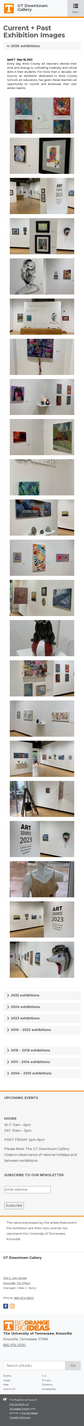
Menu (78, 8)
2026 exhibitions (25, 46)
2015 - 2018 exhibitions (30, 1050)
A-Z (44, 1375)
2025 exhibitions (24, 995)
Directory (47, 1384)
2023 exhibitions (25, 1018)
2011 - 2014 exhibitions (30, 1062)
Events (7, 1375)
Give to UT (9, 1388)
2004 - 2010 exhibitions (31, 1073)
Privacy (46, 1380)
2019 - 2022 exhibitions (30, 1030)
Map (6, 1384)
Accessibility (49, 1388)
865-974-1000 (14, 1345)
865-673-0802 (24, 1297)
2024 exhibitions (25, 1007)
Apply (6, 1380)
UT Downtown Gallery (33, 7)
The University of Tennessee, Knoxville (7, 13)
